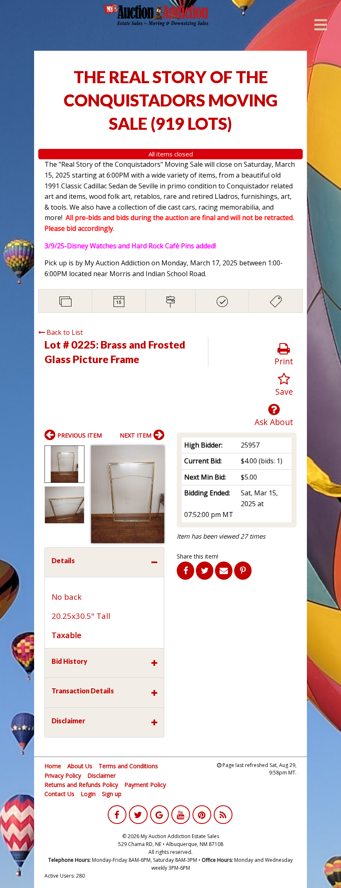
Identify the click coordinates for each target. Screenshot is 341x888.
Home (52, 766)
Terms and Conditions (128, 766)
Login (88, 794)
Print (283, 361)
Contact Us (59, 794)
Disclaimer (101, 775)
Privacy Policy (62, 775)
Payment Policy (145, 785)
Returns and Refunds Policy (81, 785)
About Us (79, 766)
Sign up (111, 794)
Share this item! (197, 556)
